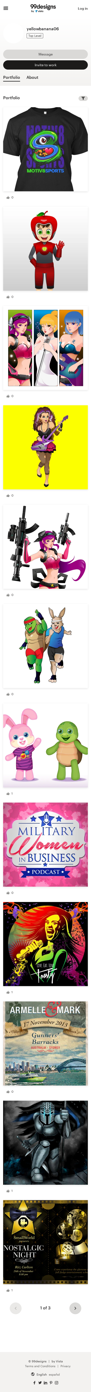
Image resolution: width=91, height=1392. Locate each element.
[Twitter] (40, 1383)
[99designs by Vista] (43, 8)
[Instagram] (56, 1383)
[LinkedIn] (45, 1383)
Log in (83, 8)
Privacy (65, 1366)
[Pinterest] (51, 1383)
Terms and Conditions (40, 1366)
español (54, 1374)
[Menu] (5, 8)
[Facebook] (34, 1383)
